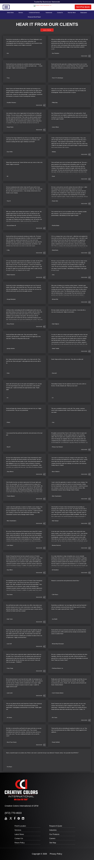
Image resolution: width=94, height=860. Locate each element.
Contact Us (60, 12)
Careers (52, 838)
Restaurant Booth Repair (34, 17)
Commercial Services (34, 12)
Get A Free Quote (83, 7)
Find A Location (20, 826)
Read (84, 56)
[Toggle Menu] (6, 7)
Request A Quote (55, 826)
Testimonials (49, 12)
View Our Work (72, 12)
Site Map (52, 843)
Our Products (54, 834)
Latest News (19, 834)
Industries (53, 830)
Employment (83, 12)
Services (21, 12)
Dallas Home (10, 12)
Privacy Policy (56, 854)
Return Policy (20, 843)
